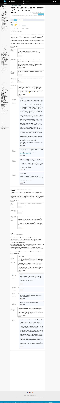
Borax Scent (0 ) (3, 48)
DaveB (13, 274)
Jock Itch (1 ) (3, 85)
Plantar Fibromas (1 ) (3, 104)
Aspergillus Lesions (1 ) (4, 28)
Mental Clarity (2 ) (3, 92)
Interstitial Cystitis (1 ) (4, 83)
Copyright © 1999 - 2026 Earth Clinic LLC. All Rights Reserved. (30, 398)
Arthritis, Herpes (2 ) (4, 26)
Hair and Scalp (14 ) (3, 13)
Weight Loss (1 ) (3, 124)
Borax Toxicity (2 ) (3, 53)
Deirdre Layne (32, 12)
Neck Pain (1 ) (3, 98)
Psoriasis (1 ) (3, 106)
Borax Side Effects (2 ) (4, 50)
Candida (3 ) (2, 62)
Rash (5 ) (2, 108)
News (21, 3)
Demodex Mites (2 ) (3, 67)
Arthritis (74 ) (3, 10)
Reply (12, 46)
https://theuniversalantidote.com (25, 153)
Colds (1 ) (2, 66)
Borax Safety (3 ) (3, 47)
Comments (41, 14)
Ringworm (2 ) (3, 111)
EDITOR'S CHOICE (3, 8)
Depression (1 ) (3, 68)
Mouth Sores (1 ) (3, 95)
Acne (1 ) (2, 19)
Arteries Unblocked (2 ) (4, 21)
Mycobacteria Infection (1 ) (4, 96)
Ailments (9, 3)
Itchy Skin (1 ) (3, 84)
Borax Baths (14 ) (3, 14)
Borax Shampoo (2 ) (3, 49)
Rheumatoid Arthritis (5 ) (4, 110)
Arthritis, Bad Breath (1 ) (4, 23)
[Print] (15, 12)
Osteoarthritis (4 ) (3, 100)
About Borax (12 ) (3, 18)
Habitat (17, 3)
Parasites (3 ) (3, 101)
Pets (13, 3)
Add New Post (14, 1)
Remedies (5, 3)
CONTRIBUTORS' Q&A (3, 128)
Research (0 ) (3, 109)
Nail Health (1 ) (3, 97)
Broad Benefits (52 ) (3, 11)
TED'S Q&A (2, 129)
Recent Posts (25, 3)
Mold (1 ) (2, 94)
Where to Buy (2, 125)
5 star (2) (12, 24)
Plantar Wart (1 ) (3, 105)
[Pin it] (12, 12)
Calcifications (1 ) (3, 61)
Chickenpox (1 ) (3, 63)
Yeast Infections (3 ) (3, 126)
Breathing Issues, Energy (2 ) (5, 59)
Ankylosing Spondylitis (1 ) (4, 20)
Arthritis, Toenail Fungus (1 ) (4, 27)
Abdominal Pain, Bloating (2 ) (5, 17)
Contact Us (30, 3)
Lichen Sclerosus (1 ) (4, 89)
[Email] (14, 12)
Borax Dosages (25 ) (4, 12)
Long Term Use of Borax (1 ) (4, 90)
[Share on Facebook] (11, 12)
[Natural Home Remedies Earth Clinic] (4, 1)
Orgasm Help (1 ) (3, 99)
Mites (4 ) (2, 93)
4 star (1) (12, 25)
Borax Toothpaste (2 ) (4, 52)
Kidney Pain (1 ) (3, 87)
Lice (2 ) (2, 88)
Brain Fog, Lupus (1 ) (4, 58)
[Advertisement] (27, 367)
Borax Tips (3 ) (3, 51)
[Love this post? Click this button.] (24, 315)
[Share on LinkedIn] (13, 12)
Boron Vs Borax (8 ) (3, 57)
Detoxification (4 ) (3, 69)
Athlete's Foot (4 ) (3, 29)
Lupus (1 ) (2, 91)
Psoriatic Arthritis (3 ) (4, 107)
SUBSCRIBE (54, 1)
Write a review (24, 25)
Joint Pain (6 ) (3, 86)
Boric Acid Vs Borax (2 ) (4, 54)
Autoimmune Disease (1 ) (4, 30)
